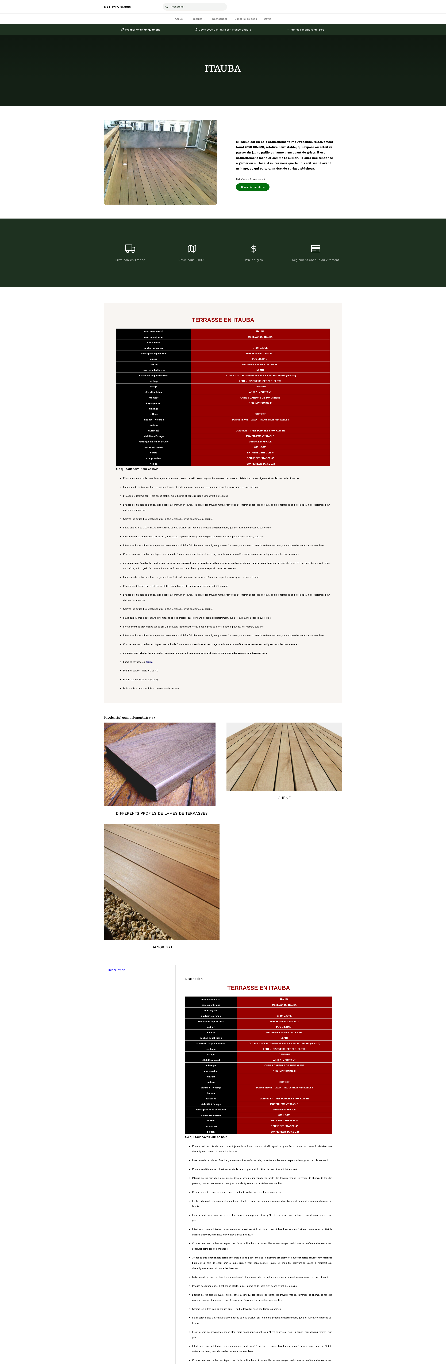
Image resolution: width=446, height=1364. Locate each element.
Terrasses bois (258, 179)
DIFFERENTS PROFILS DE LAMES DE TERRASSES (162, 813)
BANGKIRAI (161, 947)
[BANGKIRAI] (162, 827)
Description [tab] (116, 970)
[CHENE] (284, 725)
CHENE (284, 798)
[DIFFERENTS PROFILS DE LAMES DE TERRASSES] (160, 725)
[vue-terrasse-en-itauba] (160, 162)
